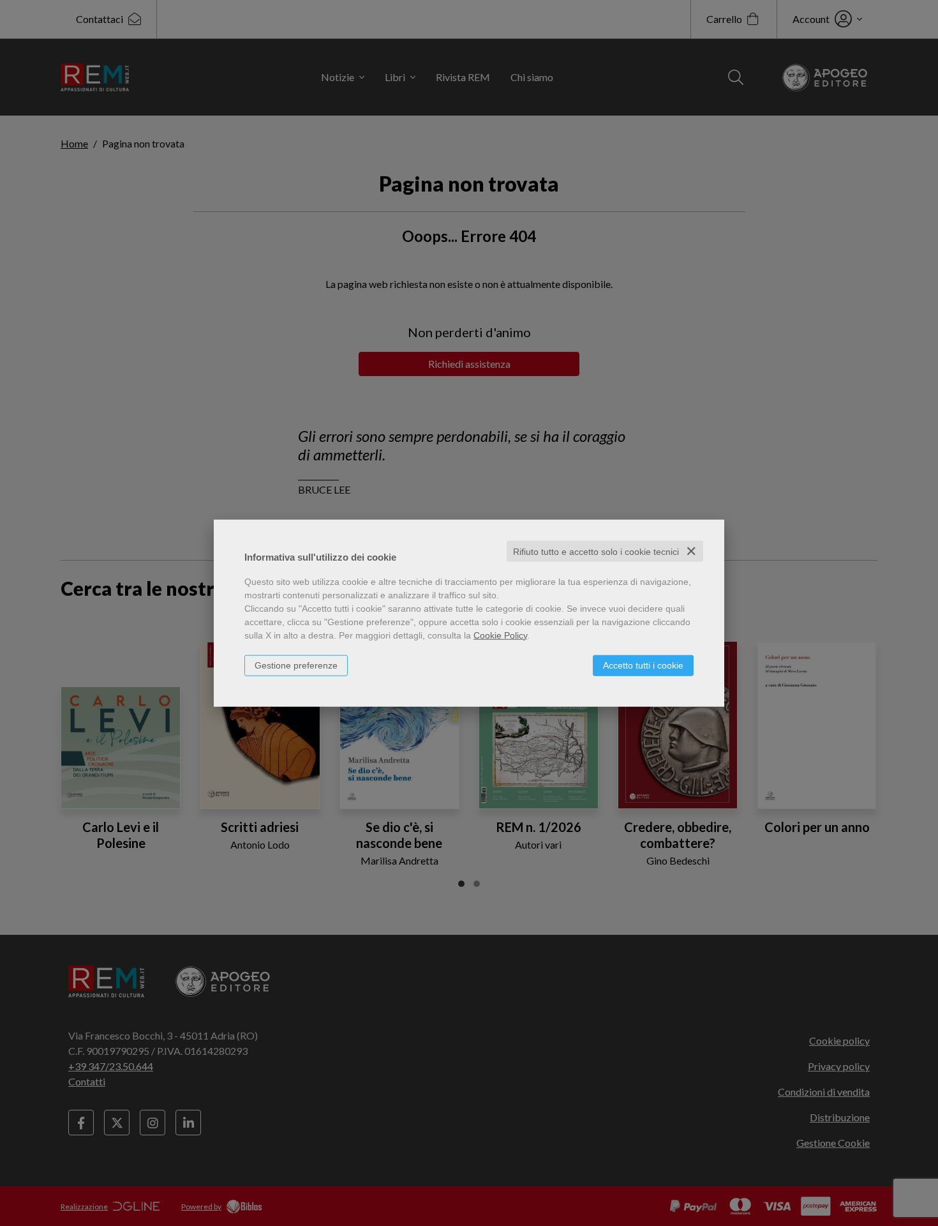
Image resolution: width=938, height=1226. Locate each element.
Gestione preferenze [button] (296, 665)
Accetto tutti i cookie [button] (643, 665)
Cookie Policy (500, 635)
